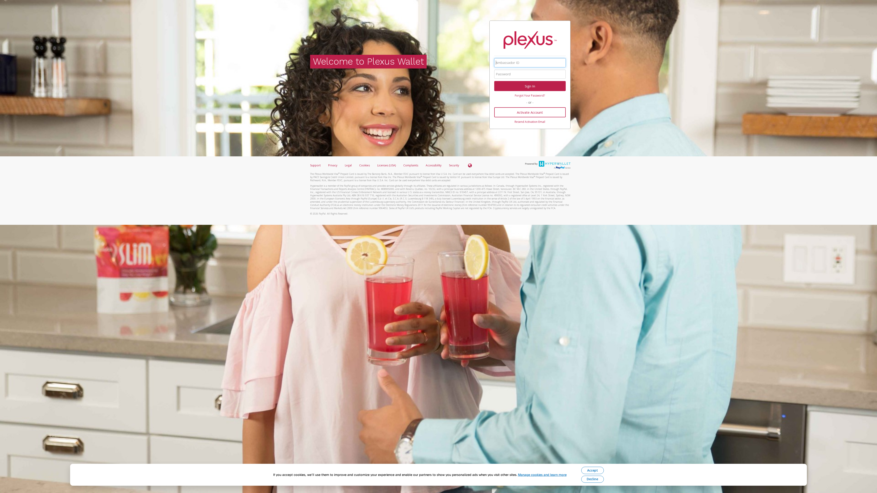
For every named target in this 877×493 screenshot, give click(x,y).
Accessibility (433, 165)
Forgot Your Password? (530, 95)
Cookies (364, 165)
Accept (592, 470)
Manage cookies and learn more (542, 475)
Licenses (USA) (386, 165)
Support (315, 165)
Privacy (332, 165)
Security (454, 165)
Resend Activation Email (530, 122)
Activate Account (530, 112)
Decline (592, 479)
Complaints (411, 165)
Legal (348, 165)
